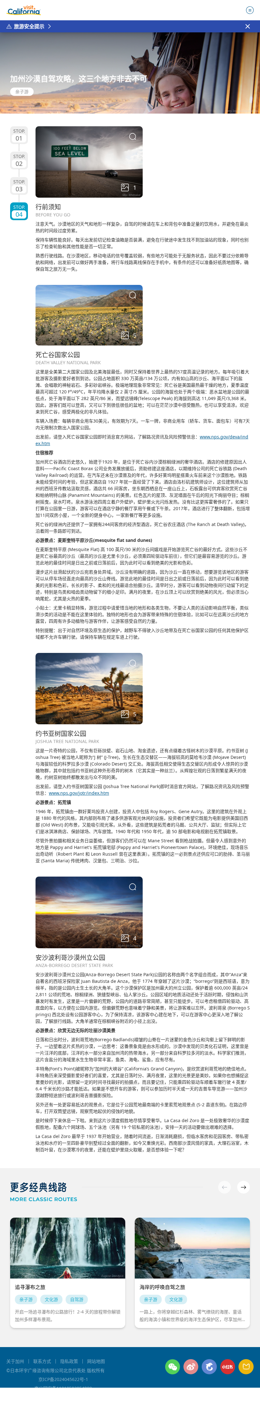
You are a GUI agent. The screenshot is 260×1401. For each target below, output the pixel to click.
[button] (243, 1187)
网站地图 (96, 1361)
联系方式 (42, 1361)
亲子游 (22, 92)
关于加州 (15, 1361)
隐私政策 (69, 1361)
